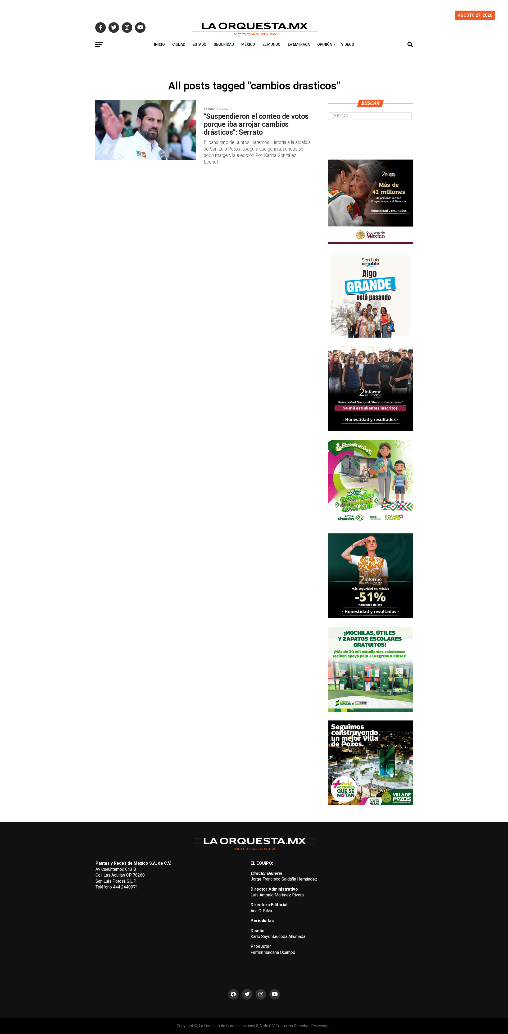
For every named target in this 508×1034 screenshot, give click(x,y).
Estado (199, 44)
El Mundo (271, 44)
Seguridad (224, 44)
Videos (347, 44)
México (248, 44)
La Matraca (299, 44)
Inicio (159, 44)
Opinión (324, 44)
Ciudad (178, 44)
